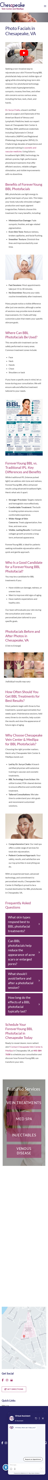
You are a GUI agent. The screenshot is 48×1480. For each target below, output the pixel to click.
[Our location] (45, 1443)
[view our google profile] (11, 1380)
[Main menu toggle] (45, 6)
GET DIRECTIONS (15, 1389)
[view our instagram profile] (7, 1380)
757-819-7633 (11, 1247)
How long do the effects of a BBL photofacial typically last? (19, 1004)
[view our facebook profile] (3, 1380)
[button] (24, 924)
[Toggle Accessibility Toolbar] (6, 1467)
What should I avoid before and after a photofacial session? (20, 980)
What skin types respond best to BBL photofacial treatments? (19, 924)
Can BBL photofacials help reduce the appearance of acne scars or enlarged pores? (21, 952)
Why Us (5, 1405)
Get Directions (12, 1252)
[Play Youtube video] (24, 52)
